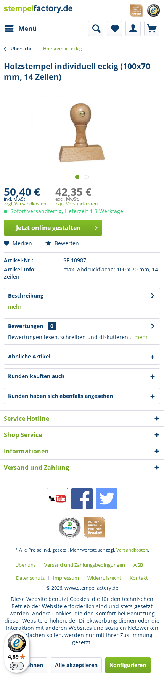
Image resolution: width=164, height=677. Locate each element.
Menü (27, 28)
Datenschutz (30, 577)
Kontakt (139, 577)
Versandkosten (132, 550)
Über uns (25, 564)
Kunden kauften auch (36, 376)
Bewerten (66, 243)
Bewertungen (25, 326)
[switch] (17, 666)
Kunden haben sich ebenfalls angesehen (60, 396)
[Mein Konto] (133, 28)
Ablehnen (30, 665)
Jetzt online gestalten (48, 228)
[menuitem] (20, 28)
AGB (138, 564)
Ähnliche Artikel (29, 356)
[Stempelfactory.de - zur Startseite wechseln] (38, 10)
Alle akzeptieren (76, 665)
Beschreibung (25, 295)
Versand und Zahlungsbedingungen (84, 564)
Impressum (66, 577)
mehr (15, 306)
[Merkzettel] (114, 28)
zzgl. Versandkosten (25, 203)
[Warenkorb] (151, 28)
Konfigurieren (128, 665)
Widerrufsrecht (104, 577)
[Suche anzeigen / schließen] (95, 28)
